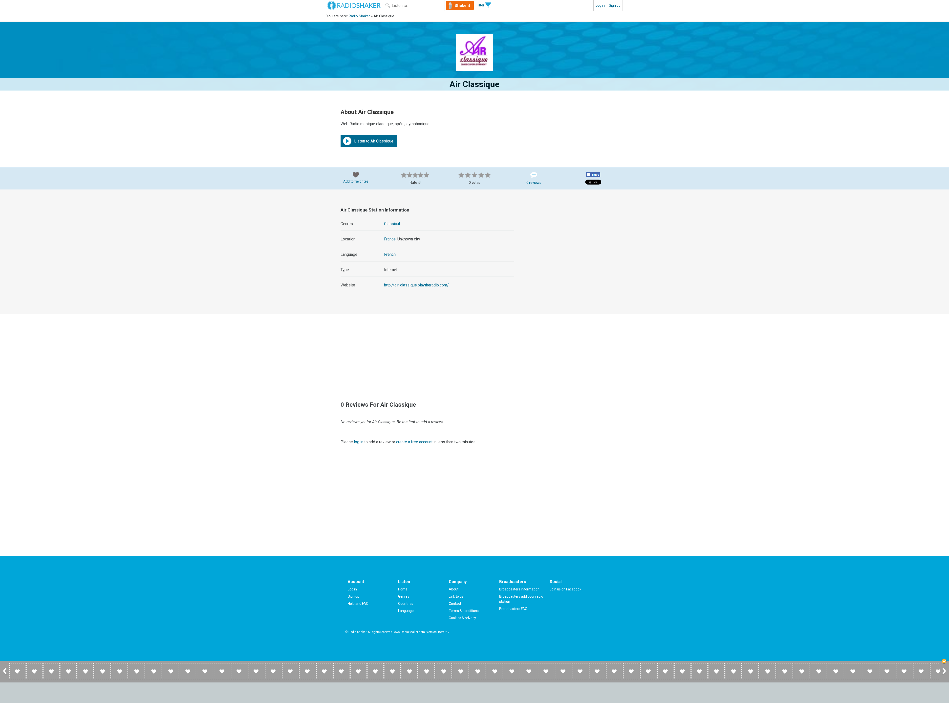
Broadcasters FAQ (513, 609)
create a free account (414, 442)
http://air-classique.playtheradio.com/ (416, 285)
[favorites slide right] (944, 674)
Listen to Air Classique (373, 141)
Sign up (615, 5)
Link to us (456, 596)
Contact (455, 604)
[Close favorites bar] (944, 661)
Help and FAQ (358, 604)
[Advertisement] (568, 236)
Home (403, 589)
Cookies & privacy (462, 618)
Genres (403, 596)
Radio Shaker (359, 16)
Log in (600, 5)
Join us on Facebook (565, 589)
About (453, 589)
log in (358, 442)
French (390, 254)
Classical (392, 223)
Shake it (462, 5)
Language (406, 611)
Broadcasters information (519, 589)
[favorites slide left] (4, 674)
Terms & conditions (464, 611)
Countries (405, 604)
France (390, 239)
